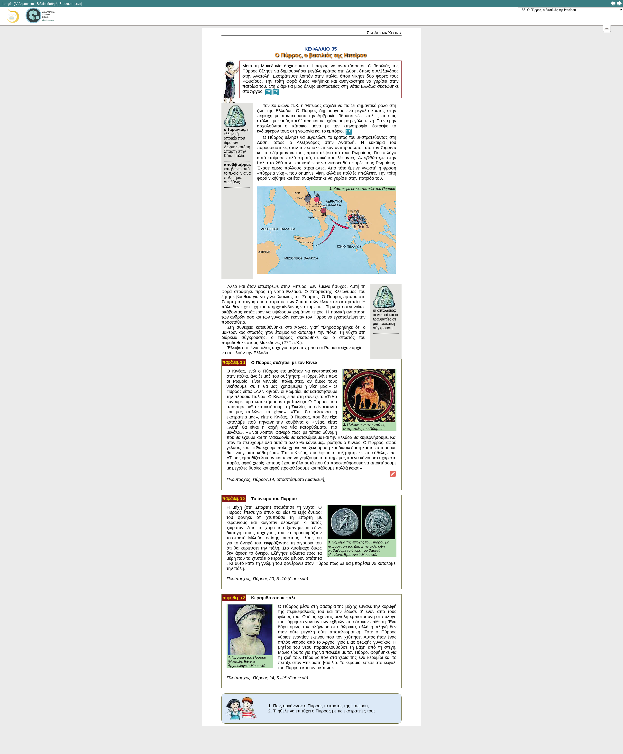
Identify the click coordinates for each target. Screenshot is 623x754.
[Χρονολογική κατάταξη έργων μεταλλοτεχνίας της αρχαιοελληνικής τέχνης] (392, 473)
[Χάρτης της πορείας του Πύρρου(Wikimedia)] (275, 91)
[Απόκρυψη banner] (607, 28)
